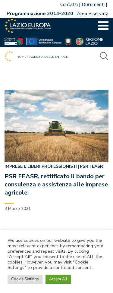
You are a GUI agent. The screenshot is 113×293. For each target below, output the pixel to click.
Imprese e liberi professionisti (41, 166)
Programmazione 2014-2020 (40, 13)
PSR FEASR (91, 166)
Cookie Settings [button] (25, 279)
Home (21, 57)
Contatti (69, 4)
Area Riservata (92, 13)
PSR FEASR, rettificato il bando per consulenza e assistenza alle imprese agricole (56, 184)
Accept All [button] (58, 279)
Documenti (93, 4)
